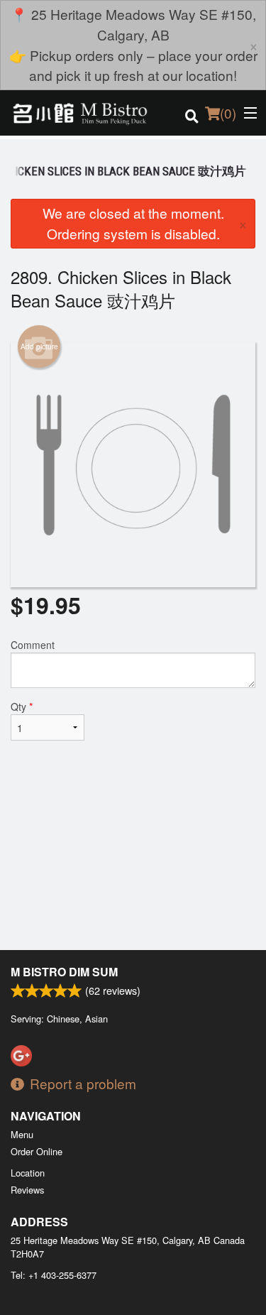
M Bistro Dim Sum (64, 972)
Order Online (36, 1151)
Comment (33, 645)
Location (28, 1172)
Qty (22, 706)
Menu (22, 1134)
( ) (228, 112)
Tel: (53, 1275)
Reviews (27, 1189)
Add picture (39, 346)
